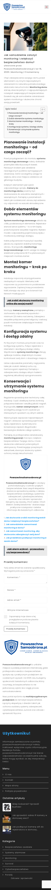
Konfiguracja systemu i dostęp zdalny (26, 127)
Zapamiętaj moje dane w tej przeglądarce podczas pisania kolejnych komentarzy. (23, 619)
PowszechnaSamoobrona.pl (19, 69)
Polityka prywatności (16, 791)
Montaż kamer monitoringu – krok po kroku (25, 122)
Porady (9, 874)
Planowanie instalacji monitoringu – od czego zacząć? (25, 114)
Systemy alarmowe (15, 852)
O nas (8, 774)
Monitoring (17, 72)
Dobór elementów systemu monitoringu (26, 118)
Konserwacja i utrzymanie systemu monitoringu (24, 130)
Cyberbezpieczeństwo (17, 869)
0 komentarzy (32, 72)
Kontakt (9, 780)
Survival (9, 863)
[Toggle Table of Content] (41, 109)
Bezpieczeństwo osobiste (18, 847)
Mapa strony (12, 785)
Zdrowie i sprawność (22, 878)
